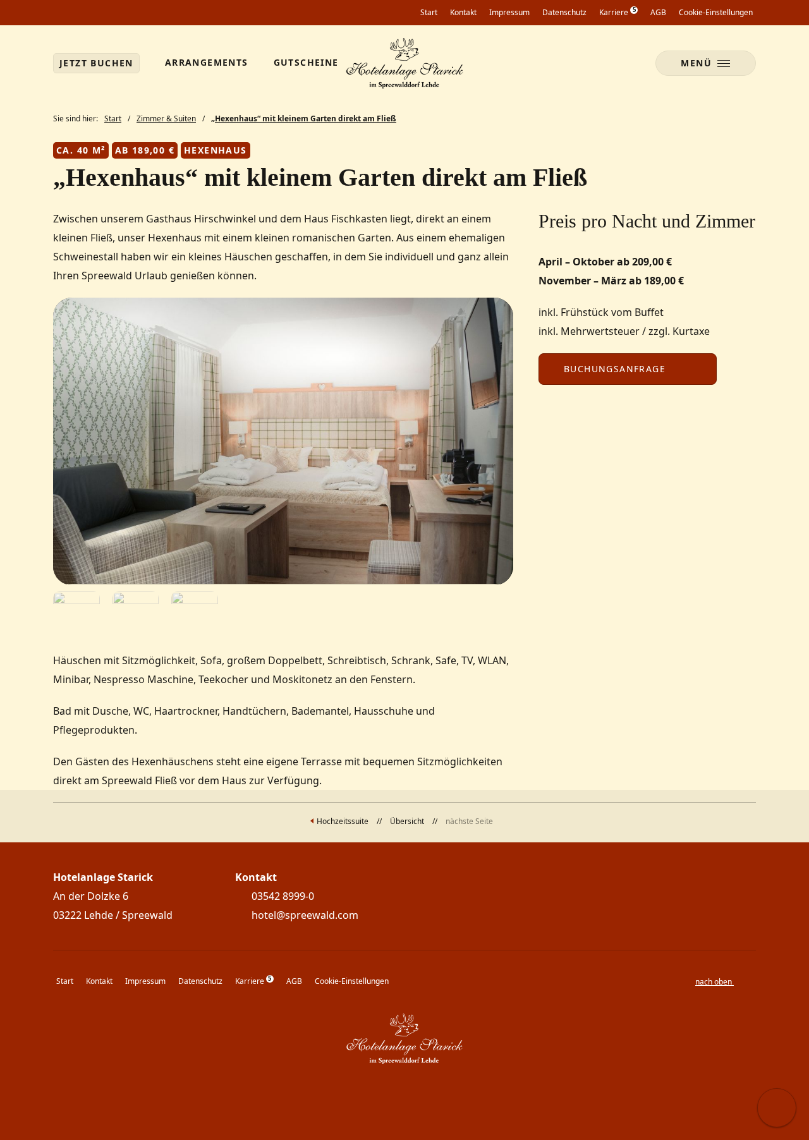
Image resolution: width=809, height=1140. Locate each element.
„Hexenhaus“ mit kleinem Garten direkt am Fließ (303, 118)
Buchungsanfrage (615, 369)
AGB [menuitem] (658, 12)
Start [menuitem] (428, 12)
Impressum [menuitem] (509, 12)
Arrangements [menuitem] (206, 62)
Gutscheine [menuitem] (306, 62)
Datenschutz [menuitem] (564, 12)
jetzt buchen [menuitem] (96, 63)
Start (112, 118)
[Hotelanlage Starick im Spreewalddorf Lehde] (404, 63)
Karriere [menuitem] (617, 12)
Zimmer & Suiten (166, 118)
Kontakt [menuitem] (463, 12)
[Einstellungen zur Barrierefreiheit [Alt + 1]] (776, 1107)
